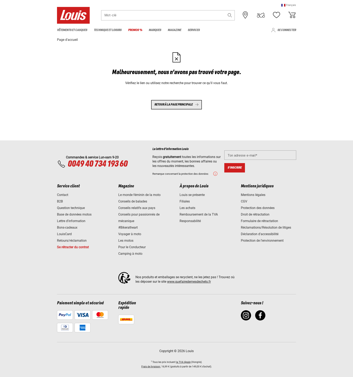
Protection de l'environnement (262, 240)
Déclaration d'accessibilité (259, 234)
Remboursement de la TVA (199, 214)
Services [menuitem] (194, 30)
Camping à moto (130, 254)
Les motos (125, 240)
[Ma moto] (261, 15)
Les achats (187, 208)
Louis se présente (192, 195)
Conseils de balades (132, 201)
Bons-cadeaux (67, 227)
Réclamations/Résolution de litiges (266, 227)
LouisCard (64, 234)
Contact (62, 195)
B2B (60, 201)
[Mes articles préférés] (276, 15)
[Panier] (292, 15)
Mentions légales (253, 195)
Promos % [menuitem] (135, 30)
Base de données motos (74, 214)
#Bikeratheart (128, 227)
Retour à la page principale (173, 104)
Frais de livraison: (151, 366)
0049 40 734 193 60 (97, 164)
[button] (288, 5)
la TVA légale (183, 362)
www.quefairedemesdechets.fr (189, 282)
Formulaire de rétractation (259, 221)
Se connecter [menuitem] (286, 30)
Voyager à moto (129, 234)
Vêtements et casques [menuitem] (72, 30)
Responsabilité (190, 221)
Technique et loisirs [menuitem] (108, 30)
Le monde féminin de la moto (139, 195)
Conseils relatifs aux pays (136, 208)
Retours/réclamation (72, 240)
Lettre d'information (71, 221)
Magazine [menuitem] (174, 30)
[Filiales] (245, 15)
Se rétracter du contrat (73, 247)
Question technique (71, 208)
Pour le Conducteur (132, 247)
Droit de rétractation (255, 214)
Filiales (185, 201)
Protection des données (258, 208)
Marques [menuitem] (155, 30)
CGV (244, 201)
